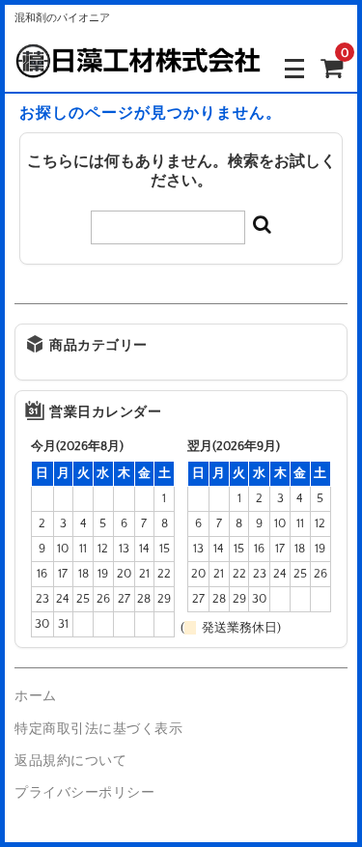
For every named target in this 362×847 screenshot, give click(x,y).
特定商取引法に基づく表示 (98, 729)
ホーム (35, 696)
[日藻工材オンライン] (137, 67)
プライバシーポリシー (84, 793)
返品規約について (70, 761)
